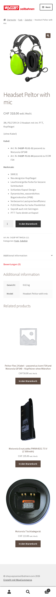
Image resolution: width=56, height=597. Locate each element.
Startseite (11, 19)
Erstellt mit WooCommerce (17, 579)
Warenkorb (43, 589)
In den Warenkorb (28, 223)
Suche (28, 592)
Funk (20, 19)
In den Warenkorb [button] (28, 380)
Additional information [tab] (15, 255)
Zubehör (28, 19)
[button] (48, 35)
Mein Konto (9, 592)
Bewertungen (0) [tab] (12, 264)
